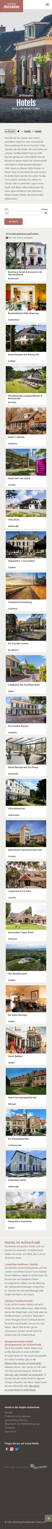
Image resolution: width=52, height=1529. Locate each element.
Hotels (27, 131)
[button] (47, 5)
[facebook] (7, 1449)
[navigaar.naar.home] (18, 131)
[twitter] (17, 1449)
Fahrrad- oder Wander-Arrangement (24, 1374)
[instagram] (12, 1449)
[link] (26, 261)
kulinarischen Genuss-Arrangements (23, 1363)
